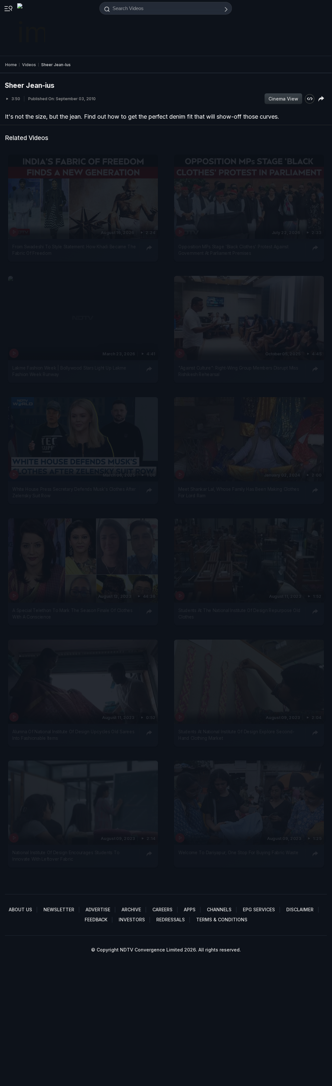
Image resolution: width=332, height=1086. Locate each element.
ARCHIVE (131, 909)
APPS (190, 909)
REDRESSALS (170, 919)
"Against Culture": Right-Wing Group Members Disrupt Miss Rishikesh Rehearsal (238, 371)
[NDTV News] (31, 28)
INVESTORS (132, 919)
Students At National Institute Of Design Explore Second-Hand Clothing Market (236, 734)
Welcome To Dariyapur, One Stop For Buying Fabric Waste (238, 852)
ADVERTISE (98, 909)
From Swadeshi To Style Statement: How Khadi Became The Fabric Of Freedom (74, 249)
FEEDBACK (96, 919)
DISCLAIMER (300, 909)
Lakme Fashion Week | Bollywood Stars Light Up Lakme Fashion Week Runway (69, 371)
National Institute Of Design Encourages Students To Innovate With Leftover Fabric (65, 856)
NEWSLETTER (58, 909)
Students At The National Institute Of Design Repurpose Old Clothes (239, 613)
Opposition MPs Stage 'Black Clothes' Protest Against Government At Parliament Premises (233, 249)
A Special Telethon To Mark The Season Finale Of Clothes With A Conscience (72, 613)
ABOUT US (20, 909)
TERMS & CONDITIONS (221, 919)
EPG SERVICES (259, 909)
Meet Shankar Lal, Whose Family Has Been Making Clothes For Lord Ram (238, 492)
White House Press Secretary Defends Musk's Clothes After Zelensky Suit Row (74, 492)
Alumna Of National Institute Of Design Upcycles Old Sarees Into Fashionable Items (73, 734)
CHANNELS (219, 909)
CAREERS (162, 909)
